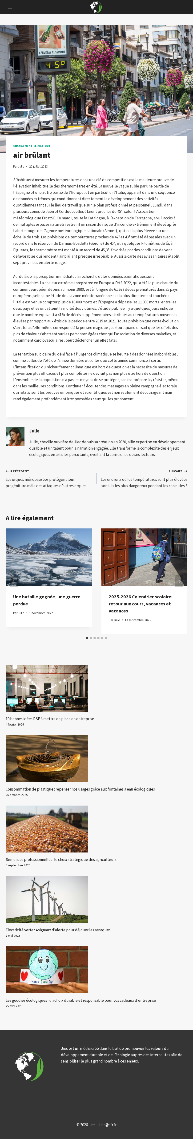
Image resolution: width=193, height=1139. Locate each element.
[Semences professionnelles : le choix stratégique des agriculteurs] (96, 829)
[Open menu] (10, 7)
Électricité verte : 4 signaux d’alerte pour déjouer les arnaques (58, 930)
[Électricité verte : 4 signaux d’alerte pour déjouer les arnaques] (96, 899)
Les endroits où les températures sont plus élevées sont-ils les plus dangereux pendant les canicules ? (144, 478)
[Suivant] (179, 581)
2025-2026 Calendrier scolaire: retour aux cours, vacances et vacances (141, 604)
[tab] (87, 638)
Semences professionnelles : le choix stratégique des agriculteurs (61, 859)
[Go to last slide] (14, 581)
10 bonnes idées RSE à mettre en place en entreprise (50, 718)
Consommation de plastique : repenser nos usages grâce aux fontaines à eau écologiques (80, 789)
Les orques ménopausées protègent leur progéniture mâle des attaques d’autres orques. (46, 478)
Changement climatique (32, 146)
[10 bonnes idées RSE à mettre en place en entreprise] (96, 688)
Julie (34, 431)
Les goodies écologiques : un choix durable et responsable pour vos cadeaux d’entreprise (81, 1000)
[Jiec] (96, 7)
